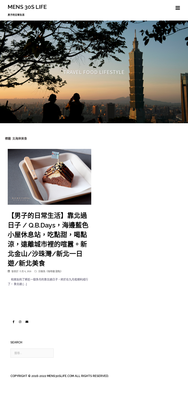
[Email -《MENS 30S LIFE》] (27, 322)
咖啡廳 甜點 (54, 271)
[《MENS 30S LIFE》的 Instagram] (20, 322)
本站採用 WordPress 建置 (23, 411)
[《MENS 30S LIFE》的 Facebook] (13, 322)
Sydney (86, 411)
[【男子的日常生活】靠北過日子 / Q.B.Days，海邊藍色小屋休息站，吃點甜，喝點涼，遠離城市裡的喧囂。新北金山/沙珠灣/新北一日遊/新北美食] (49, 176)
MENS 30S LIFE (27, 7)
